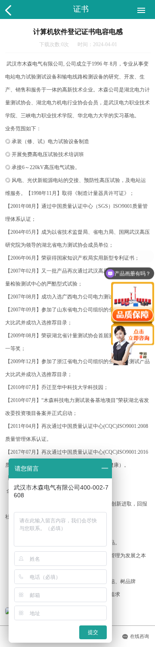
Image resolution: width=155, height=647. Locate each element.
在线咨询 (139, 636)
